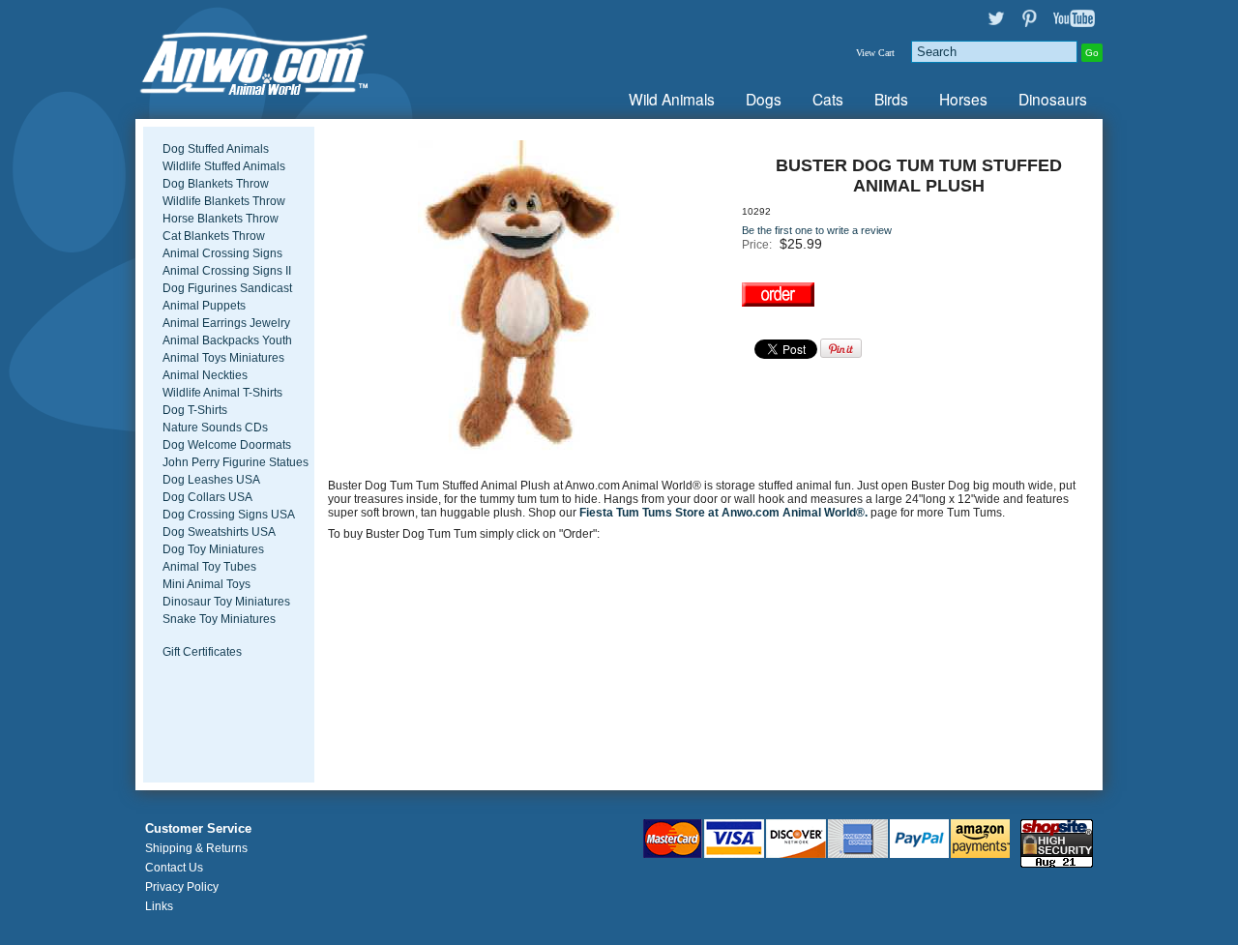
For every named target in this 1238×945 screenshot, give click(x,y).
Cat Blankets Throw (213, 236)
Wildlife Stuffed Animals (223, 166)
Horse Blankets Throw (220, 218)
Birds (891, 98)
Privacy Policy (182, 887)
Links (159, 906)
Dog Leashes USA (211, 480)
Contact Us (174, 867)
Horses (963, 98)
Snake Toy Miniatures (219, 619)
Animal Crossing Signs (222, 253)
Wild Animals (672, 98)
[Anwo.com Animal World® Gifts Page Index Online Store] (295, 59)
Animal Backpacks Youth (227, 340)
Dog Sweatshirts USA (219, 532)
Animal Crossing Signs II (226, 271)
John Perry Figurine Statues (235, 462)
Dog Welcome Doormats (226, 445)
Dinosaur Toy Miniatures (226, 601)
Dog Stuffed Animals (215, 149)
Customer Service (198, 829)
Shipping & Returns (196, 848)
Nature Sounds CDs (215, 427)
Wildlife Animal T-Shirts (222, 393)
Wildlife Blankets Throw (223, 201)
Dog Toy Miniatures (213, 549)
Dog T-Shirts (194, 410)
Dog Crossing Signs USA (228, 514)
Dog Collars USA (207, 497)
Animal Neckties (205, 375)
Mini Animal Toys (206, 584)
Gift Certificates (202, 652)
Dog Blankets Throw (215, 184)
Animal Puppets (204, 305)
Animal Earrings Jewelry (226, 323)
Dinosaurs (1052, 98)
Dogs (763, 98)
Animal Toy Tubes (209, 567)
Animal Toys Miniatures (223, 358)
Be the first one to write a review (817, 230)
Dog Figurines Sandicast (227, 288)
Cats (827, 98)
